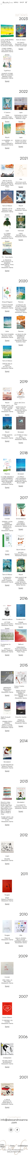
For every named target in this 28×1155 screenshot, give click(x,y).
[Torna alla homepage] (7, 2)
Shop (22, 2)
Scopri (7, 1107)
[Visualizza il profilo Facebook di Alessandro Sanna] (17, 1132)
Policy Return (2, 1145)
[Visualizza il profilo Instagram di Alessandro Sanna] (11, 1132)
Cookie (20, 1145)
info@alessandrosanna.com (14, 1121)
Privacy (12, 1145)
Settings (25, 1145)
